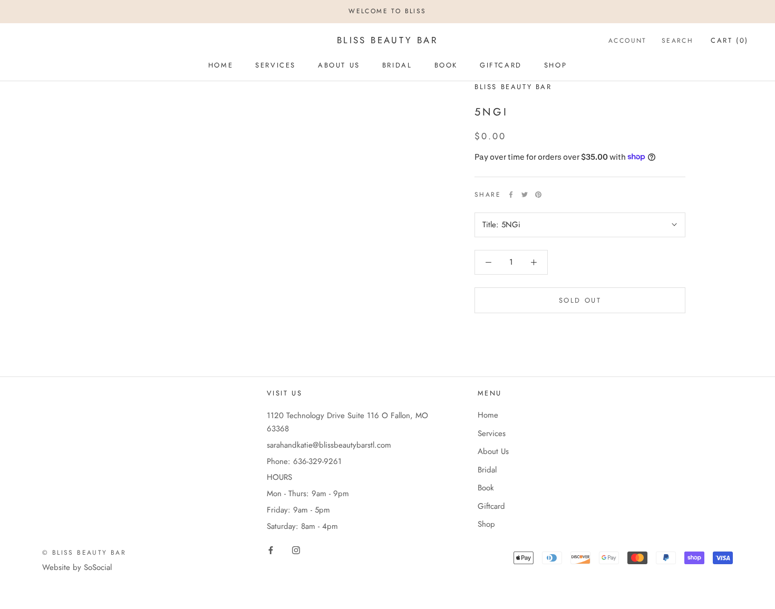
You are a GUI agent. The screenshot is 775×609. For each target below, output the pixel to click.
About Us (339, 65)
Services (275, 65)
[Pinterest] (538, 194)
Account (627, 40)
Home (220, 65)
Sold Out (580, 300)
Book (446, 65)
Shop (555, 65)
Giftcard (501, 65)
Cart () (730, 40)
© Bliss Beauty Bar (84, 552)
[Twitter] (524, 194)
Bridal (397, 65)
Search (677, 40)
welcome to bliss (387, 11)
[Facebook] (511, 194)
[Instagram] (296, 549)
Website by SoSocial (77, 567)
